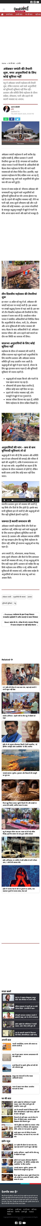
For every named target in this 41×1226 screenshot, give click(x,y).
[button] (20, 491)
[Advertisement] (20, 38)
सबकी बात (10, 1212)
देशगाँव (17, 1212)
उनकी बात (19, 14)
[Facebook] (31, 1)
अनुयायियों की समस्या (19, 597)
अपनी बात (9, 14)
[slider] (19, 500)
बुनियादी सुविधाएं (7, 603)
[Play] (4, 500)
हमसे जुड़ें (24, 1212)
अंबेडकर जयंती (6, 597)
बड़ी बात (34, 1209)
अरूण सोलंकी (15, 107)
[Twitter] (34, 1)
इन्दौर (12, 109)
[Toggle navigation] (4, 9)
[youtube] (37, 1)
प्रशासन (30, 597)
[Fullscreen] (36, 500)
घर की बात (28, 14)
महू (15, 603)
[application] (20, 491)
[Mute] (33, 500)
